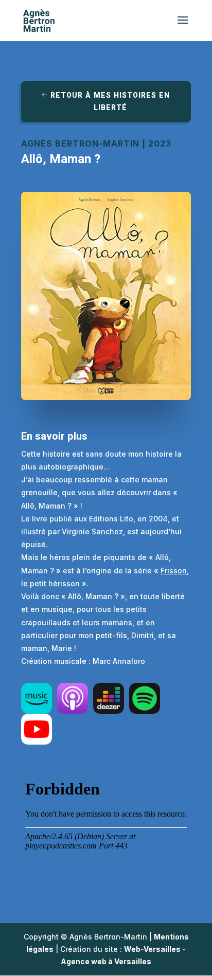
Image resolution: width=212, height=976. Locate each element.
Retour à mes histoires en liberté (110, 101)
